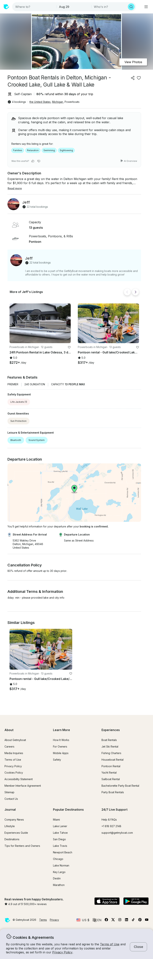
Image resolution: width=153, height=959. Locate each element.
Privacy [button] (54, 919)
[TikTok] (133, 920)
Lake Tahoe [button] (60, 832)
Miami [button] (56, 819)
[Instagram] (120, 920)
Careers (9, 746)
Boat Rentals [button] (109, 740)
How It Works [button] (61, 740)
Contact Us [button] (11, 798)
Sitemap (9, 792)
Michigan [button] (57, 101)
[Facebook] (106, 920)
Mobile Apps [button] (60, 753)
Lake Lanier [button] (60, 826)
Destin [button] (57, 878)
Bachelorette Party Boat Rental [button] (120, 785)
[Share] (133, 78)
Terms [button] (43, 919)
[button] (40, 323)
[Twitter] (113, 920)
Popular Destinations (68, 809)
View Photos (133, 62)
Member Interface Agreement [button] (22, 785)
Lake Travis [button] (60, 845)
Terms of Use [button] (109, 944)
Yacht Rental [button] (109, 772)
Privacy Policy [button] (62, 952)
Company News (14, 819)
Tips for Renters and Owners (22, 845)
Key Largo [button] (59, 872)
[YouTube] (147, 920)
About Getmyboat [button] (15, 740)
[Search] (131, 6)
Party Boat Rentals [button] (113, 792)
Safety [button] (57, 759)
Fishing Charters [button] (111, 753)
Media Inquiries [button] (13, 753)
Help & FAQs (109, 819)
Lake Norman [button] (61, 865)
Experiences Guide (16, 832)
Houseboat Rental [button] (113, 759)
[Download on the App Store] (107, 901)
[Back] (127, 292)
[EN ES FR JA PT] (97, 920)
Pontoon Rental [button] (111, 766)
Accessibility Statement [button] (18, 779)
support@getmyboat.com (117, 832)
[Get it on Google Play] (136, 901)
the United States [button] (40, 101)
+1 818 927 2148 (111, 826)
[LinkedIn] (126, 920)
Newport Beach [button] (62, 852)
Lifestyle (9, 826)
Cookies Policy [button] (13, 772)
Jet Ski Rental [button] (110, 746)
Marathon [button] (59, 885)
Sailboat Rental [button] (111, 779)
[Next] (135, 292)
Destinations (11, 839)
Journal (10, 809)
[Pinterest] (140, 920)
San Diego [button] (59, 839)
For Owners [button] (60, 746)
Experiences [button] (111, 730)
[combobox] (34, 6)
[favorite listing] (139, 78)
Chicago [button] (58, 858)
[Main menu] (146, 7)
